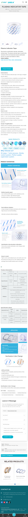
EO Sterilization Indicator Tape (7, 477)
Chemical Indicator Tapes (19, 394)
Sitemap (11, 510)
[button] (9, 484)
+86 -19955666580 (8, 497)
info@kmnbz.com (7, 499)
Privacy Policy (4, 510)
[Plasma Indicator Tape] (20, 470)
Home (8, 9)
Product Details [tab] (7, 69)
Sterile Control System (16, 9)
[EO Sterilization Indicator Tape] (7, 470)
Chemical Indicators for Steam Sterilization (8, 392)
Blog (21, 509)
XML (25, 509)
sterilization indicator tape (22, 392)
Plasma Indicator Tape (11, 390)
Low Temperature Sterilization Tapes (7, 394)
